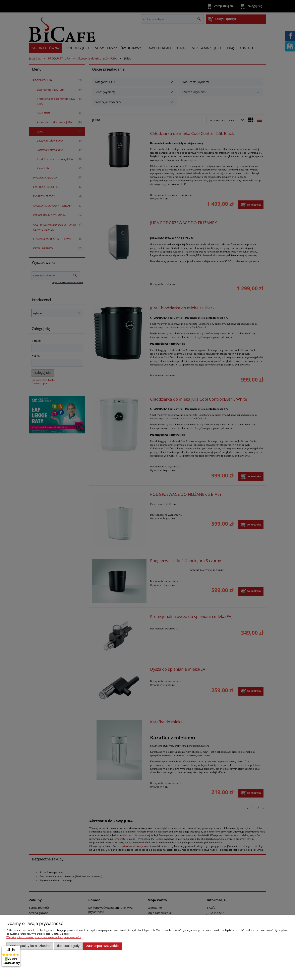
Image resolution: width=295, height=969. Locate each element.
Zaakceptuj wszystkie (102, 946)
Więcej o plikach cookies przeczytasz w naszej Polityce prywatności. (43, 937)
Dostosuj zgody (68, 946)
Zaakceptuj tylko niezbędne (29, 946)
